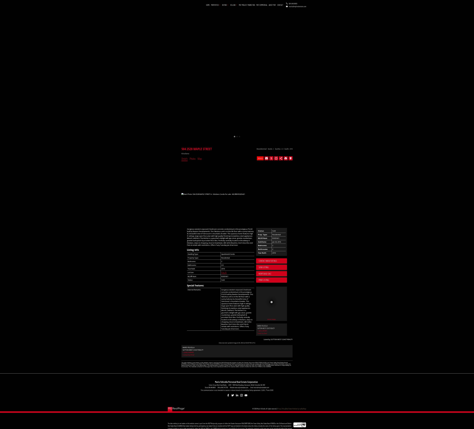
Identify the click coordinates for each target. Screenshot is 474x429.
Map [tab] (200, 158)
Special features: (195, 285)
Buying (224, 5)
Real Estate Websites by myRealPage (296, 409)
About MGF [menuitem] (272, 5)
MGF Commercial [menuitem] (261, 5)
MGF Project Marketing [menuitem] (247, 5)
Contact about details (268, 260)
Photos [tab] (193, 158)
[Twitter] (232, 395)
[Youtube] (246, 395)
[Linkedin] (237, 395)
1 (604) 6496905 (262, 331)
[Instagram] (241, 395)
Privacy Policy (281, 409)
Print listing (264, 279)
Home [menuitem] (208, 5)
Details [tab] (184, 158)
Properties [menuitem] (215, 5)
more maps (271, 319)
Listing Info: (193, 250)
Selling (233, 5)
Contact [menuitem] (280, 5)
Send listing (264, 267)
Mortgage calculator (273, 273)
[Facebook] (228, 395)
